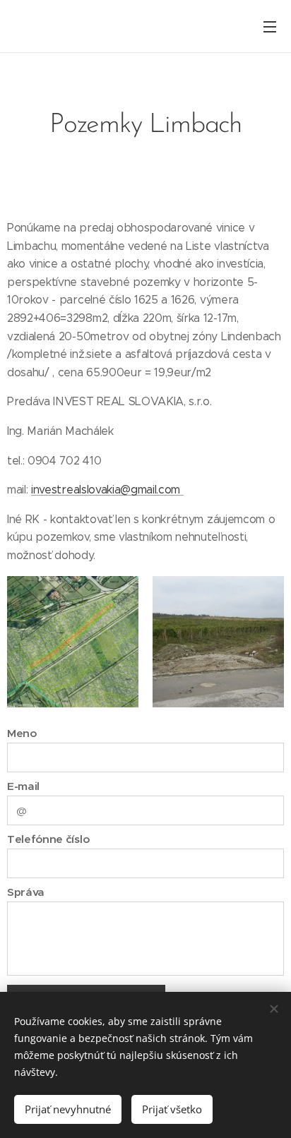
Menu (270, 26)
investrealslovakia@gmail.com (107, 489)
